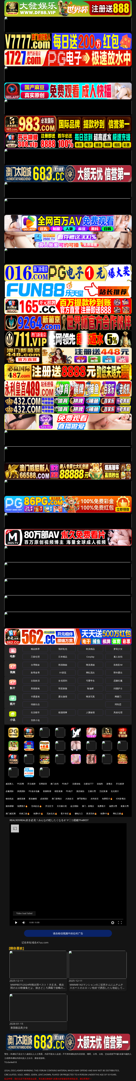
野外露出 (118, 672)
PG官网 (20, 783)
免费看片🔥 (107, 798)
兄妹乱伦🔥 (52, 813)
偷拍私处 (10, 798)
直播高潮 (47, 791)
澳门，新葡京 (88, 806)
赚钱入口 (79, 813)
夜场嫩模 (33, 798)
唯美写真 (90, 696)
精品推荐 (35, 648)
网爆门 (118, 696)
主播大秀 (92, 791)
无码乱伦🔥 (36, 806)
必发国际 (44, 798)
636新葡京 (121, 798)
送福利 (100, 783)
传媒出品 (35, 704)
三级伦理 (35, 656)
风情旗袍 (35, 688)
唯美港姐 (90, 664)
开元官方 (49, 806)
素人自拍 (118, 656)
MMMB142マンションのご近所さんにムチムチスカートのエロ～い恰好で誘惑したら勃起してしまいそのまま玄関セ (97, 988)
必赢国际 (10, 791)
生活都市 (35, 712)
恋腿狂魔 (118, 680)
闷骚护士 (118, 688)
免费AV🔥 (104, 813)
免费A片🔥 (38, 813)
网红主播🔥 (118, 813)
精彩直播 (59, 791)
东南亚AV (118, 664)
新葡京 (109, 783)
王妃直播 (103, 791)
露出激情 (62, 696)
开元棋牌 (31, 783)
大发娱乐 (69, 798)
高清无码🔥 (91, 813)
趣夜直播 (21, 798)
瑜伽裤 (90, 688)
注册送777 (88, 783)
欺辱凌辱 (35, 672)
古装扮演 (35, 680)
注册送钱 (76, 783)
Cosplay (90, 656)
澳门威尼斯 (11, 813)
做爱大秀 (113, 806)
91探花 (62, 672)
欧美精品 (90, 648)
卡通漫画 (35, 696)
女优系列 (62, 680)
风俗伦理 (118, 712)
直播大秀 (125, 806)
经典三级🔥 (24, 813)
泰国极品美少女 (19, 1027)
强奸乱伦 (62, 648)
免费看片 (102, 806)
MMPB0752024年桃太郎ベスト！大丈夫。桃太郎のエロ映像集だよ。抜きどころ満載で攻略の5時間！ (37, 988)
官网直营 (43, 783)
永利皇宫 (95, 798)
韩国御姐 (62, 664)
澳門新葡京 (82, 798)
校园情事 (62, 712)
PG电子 (65, 783)
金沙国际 (74, 806)
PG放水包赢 (34, 791)
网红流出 (90, 672)
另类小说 (35, 720)
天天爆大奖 (62, 806)
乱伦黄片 (115, 791)
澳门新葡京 (57, 798)
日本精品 (62, 656)
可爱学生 (90, 680)
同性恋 (118, 704)
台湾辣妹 (35, 664)
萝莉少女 (118, 648)
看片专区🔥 (66, 813)
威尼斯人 (10, 783)
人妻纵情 (90, 712)
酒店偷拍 (80, 791)
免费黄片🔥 (22, 806)
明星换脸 (62, 688)
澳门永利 (54, 783)
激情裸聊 (10, 806)
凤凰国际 (21, 791)
